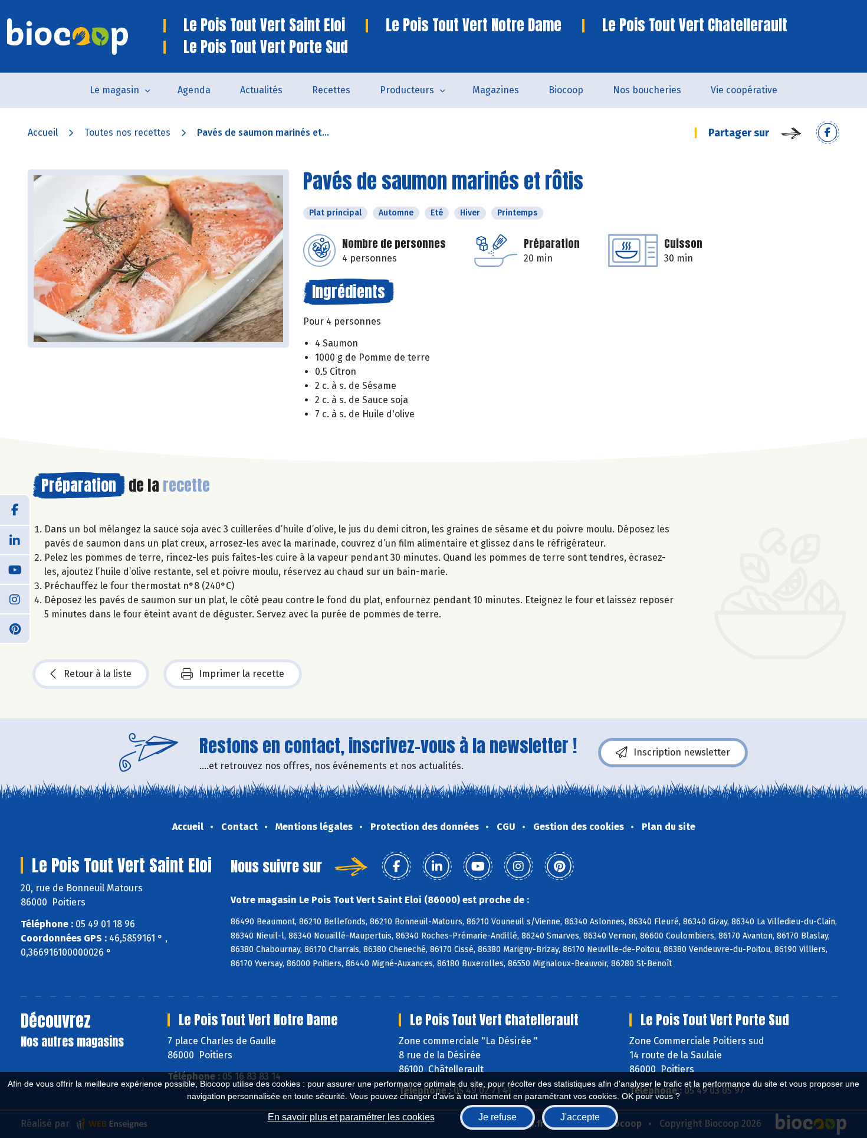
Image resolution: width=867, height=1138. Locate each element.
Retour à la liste (98, 673)
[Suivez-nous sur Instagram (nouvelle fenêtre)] (14, 598)
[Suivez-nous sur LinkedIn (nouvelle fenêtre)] (14, 539)
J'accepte (580, 1117)
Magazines (495, 90)
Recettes (331, 90)
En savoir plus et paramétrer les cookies (351, 1117)
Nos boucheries (647, 90)
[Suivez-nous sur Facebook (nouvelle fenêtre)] (14, 510)
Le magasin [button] (114, 90)
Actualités (261, 90)
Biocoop (566, 90)
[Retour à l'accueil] (85, 36)
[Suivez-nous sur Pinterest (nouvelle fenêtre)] (14, 628)
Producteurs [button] (407, 90)
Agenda (194, 90)
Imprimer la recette (241, 673)
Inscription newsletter (681, 752)
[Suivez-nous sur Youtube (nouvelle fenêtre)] (14, 569)
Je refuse (497, 1117)
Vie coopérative (744, 90)
